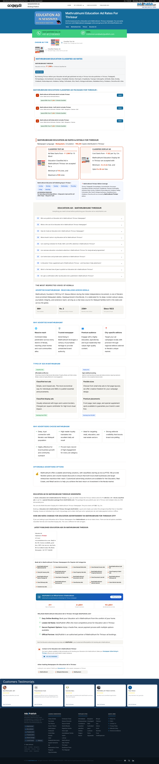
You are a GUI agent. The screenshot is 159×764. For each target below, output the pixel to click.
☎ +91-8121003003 (50, 656)
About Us (112, 719)
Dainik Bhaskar (66, 726)
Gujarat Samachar (53, 742)
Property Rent (30, 735)
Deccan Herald (66, 723)
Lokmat (64, 738)
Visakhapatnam (100, 735)
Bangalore (90, 719)
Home (69, 5)
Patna (89, 733)
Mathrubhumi (66, 740)
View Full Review (7, 704)
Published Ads (104, 5)
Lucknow (89, 731)
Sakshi (63, 735)
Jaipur (89, 728)
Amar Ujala (65, 731)
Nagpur (80, 733)
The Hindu (51, 721)
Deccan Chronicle (66, 721)
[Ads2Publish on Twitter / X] (129, 760)
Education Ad (61, 668)
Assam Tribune (52, 726)
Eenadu (50, 735)
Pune (97, 733)
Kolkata (80, 731)
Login (155, 1)
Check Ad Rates (92, 5)
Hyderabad (90, 726)
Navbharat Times (66, 747)
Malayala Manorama (53, 740)
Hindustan (51, 731)
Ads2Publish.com (32, 760)
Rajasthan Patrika (66, 728)
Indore (98, 726)
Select (120, 95)
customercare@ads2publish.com (100, 34)
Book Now (39, 72)
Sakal (49, 738)
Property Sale (30, 732)
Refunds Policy (114, 728)
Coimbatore (81, 723)
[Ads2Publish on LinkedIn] (133, 760)
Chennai (98, 721)
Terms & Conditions (115, 731)
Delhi (88, 723)
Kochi (97, 728)
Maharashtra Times (53, 747)
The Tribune (51, 723)
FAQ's (111, 721)
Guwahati (81, 726)
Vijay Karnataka (52, 752)
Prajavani (50, 750)
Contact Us (149, 1)
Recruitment (30, 729)
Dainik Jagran (51, 728)
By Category (78, 5)
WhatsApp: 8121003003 (139, 1)
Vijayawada (90, 735)
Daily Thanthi (65, 742)
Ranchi (80, 735)
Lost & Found (30, 740)
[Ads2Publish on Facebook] (125, 760)
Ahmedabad (81, 719)
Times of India (52, 719)
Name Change (30, 737)
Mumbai (98, 731)
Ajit (49, 745)
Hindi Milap (51, 733)
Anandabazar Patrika (67, 733)
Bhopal (98, 719)
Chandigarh (90, 721)
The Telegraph (66, 750)
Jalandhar (81, 728)
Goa (97, 723)
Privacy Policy (114, 726)
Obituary (40, 740)
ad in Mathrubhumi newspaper (81, 23)
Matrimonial (30, 726)
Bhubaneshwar (82, 721)
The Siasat (64, 745)
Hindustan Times (66, 719)
